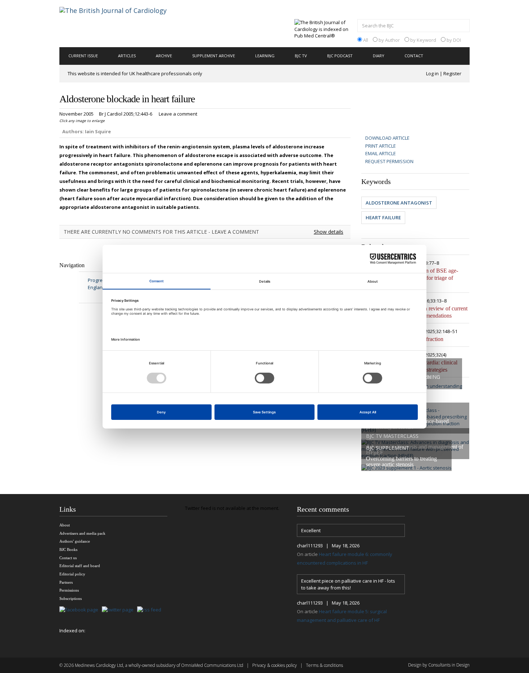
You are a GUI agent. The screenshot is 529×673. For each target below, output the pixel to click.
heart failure (383, 217)
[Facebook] (80, 610)
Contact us (68, 558)
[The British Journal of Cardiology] (121, 23)
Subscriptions (70, 598)
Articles (127, 55)
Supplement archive (213, 55)
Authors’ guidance (74, 541)
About (64, 525)
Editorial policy (72, 574)
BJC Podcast (340, 55)
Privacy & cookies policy (274, 665)
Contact (413, 55)
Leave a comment (178, 114)
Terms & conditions (324, 665)
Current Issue (83, 55)
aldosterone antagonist (399, 202)
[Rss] (151, 610)
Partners (66, 582)
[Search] (462, 26)
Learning (265, 55)
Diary (378, 55)
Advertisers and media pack (82, 533)
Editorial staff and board (79, 566)
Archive (164, 55)
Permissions (69, 590)
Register (452, 73)
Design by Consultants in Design (439, 665)
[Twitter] (119, 610)
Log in (432, 73)
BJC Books (68, 549)
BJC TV (301, 55)
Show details (328, 231)
